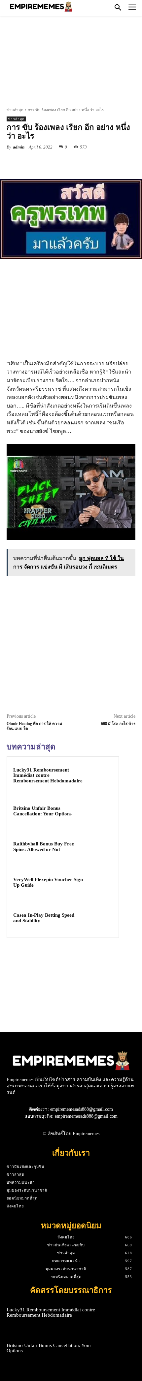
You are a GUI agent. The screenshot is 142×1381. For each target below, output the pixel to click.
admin (18, 147)
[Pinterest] (64, 162)
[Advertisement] (71, 64)
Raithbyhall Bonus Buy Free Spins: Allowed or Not (43, 846)
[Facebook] (34, 162)
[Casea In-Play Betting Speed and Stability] (99, 918)
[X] (49, 162)
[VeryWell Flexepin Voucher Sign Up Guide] (99, 883)
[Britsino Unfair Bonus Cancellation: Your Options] (99, 811)
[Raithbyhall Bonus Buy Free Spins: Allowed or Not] (99, 847)
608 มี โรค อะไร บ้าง (118, 723)
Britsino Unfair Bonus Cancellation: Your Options (42, 811)
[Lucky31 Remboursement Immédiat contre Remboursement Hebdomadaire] (99, 776)
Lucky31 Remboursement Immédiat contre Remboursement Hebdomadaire (48, 775)
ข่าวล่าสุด (15, 110)
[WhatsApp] (79, 162)
